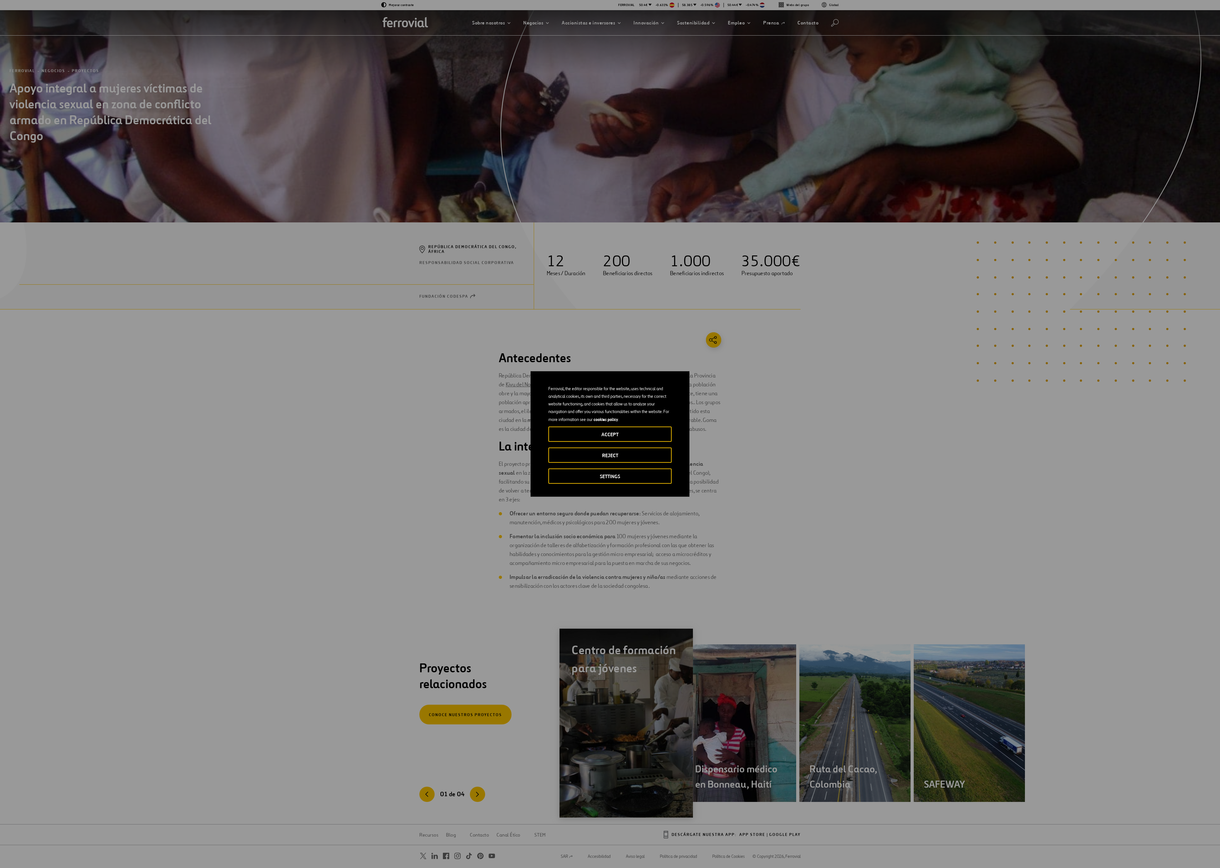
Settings (610, 476)
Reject (610, 455)
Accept (610, 434)
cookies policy (605, 419)
